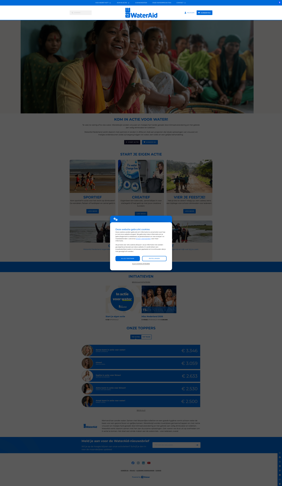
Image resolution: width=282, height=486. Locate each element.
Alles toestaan (127, 259)
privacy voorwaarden (143, 239)
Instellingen (154, 259)
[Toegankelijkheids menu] (279, 2)
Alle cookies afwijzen (141, 263)
